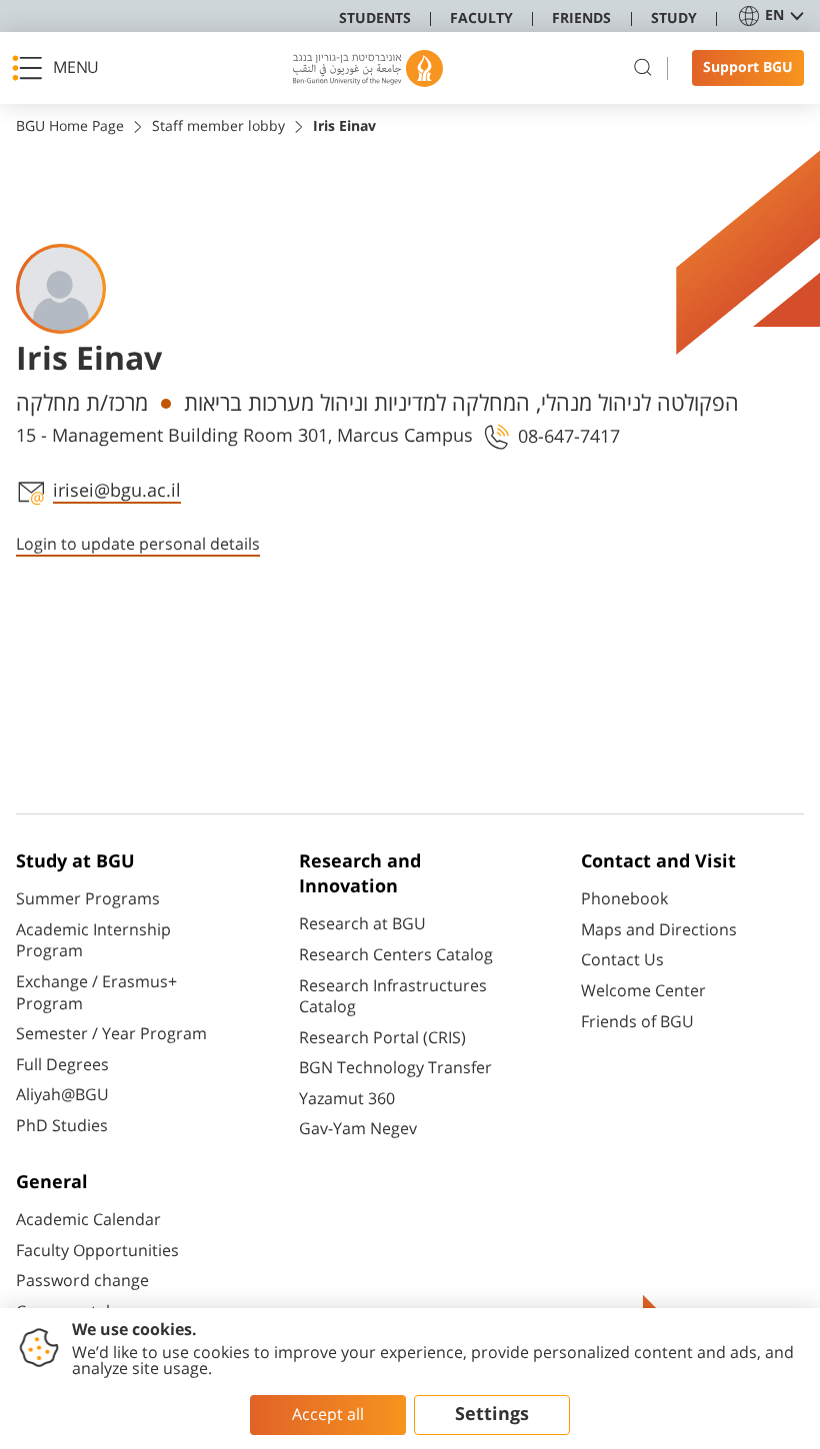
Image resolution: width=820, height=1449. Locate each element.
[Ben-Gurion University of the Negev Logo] (368, 68)
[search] (643, 68)
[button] (61, 68)
